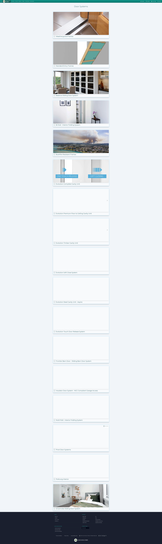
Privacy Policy (66, 535)
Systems (20, 1)
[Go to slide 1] (80, 210)
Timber (23, 1)
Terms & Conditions (59, 535)
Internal (16, 1)
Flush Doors (27, 1)
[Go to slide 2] (81, 210)
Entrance (12, 1)
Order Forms (84, 522)
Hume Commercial (58, 528)
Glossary (84, 519)
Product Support (97, 519)
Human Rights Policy (74, 535)
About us (56, 516)
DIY (95, 516)
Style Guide (84, 516)
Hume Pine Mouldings (58, 531)
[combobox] (85, 528)
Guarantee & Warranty (98, 522)
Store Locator (57, 519)
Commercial (32, 1)
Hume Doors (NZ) (57, 529)
